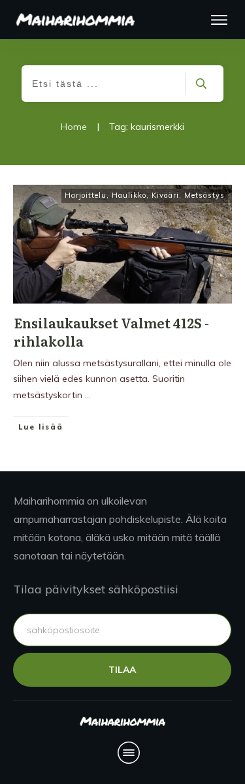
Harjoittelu (85, 195)
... (88, 395)
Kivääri (165, 195)
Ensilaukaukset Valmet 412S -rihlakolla (111, 332)
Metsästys (204, 195)
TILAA (122, 670)
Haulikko (129, 195)
